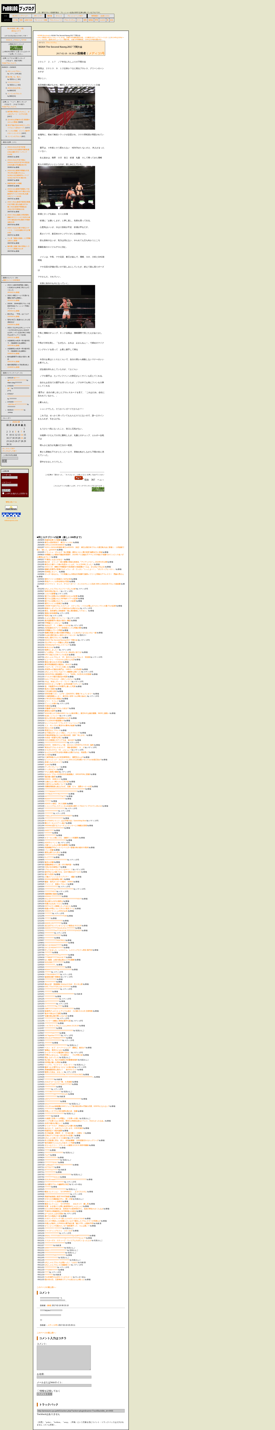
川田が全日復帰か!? (52, 867)
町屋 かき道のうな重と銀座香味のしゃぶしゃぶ (64, 1206)
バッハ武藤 (49, 850)
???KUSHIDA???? (52, 974)
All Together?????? (53, 1035)
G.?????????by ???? (53, 1006)
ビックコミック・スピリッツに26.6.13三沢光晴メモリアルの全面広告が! (73, 760)
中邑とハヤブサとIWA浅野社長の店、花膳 (61, 1111)
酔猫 (49, 1305)
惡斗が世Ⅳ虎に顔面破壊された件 (57, 718)
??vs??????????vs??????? (56, 955)
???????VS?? (50, 891)
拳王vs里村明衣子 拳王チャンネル (59, 542)
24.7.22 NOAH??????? (54, 948)
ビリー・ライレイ (52, 701)
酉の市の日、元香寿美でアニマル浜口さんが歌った (64, 1280)
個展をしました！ (52, 650)
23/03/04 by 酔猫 (13, 316)
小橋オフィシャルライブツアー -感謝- (60, 877)
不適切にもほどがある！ (54, 560)
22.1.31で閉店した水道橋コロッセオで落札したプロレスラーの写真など (73, 1221)
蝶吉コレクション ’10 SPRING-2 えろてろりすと (66, 1192)
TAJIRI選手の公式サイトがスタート (58, 1277)
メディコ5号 (97, 53)
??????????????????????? (19, 396)
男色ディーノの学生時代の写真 (57, 581)
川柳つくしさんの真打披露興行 (57, 845)
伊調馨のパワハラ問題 (53, 630)
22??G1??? (49, 1167)
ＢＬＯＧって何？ (9, 448)
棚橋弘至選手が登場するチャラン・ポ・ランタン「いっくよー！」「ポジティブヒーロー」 (80, 569)
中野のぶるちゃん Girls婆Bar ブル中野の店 (64, 1055)
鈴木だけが (49, 647)
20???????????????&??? (55, 796)
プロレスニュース (55, 20)
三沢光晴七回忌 (51, 691)
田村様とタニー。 (52, 572)
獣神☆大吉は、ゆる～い (54, 1072)
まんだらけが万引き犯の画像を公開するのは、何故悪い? (67, 752)
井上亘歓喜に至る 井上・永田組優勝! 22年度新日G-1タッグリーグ (71, 1140)
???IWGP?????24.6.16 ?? (55, 957)
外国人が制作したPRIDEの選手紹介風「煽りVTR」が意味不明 (69, 1223)
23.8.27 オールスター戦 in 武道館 (58, 1082)
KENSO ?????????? (53, 896)
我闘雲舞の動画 (51, 894)
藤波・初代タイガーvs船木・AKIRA (59, 882)
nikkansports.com (11, 520)
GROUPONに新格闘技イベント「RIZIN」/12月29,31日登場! (68, 674)
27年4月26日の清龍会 (53, 699)
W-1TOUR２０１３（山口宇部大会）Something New (65, 821)
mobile (102, 20)
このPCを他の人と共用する (16, 493)
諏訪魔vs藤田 (50, 777)
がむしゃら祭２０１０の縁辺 (56, 1138)
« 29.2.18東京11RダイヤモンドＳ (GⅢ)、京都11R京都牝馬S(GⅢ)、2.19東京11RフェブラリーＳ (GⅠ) (73, 37)
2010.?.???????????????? (56, 1250)
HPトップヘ (38, 16)
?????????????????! (53, 921)
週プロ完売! (49, 874)
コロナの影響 (50, 594)
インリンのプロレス (14, 93)
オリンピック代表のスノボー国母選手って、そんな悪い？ (67, 1226)
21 (22, 438)
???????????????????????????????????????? (65, 789)
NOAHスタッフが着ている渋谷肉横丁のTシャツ (63, 684)
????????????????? (53, 1040)
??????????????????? (54, 828)
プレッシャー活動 (41, 20)
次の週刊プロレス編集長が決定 (57, 1184)
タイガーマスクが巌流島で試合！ (58, 1053)
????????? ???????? (53, 1228)
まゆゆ (47, 765)
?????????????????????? (56, 743)
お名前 (40, 1374)
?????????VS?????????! (55, 1255)
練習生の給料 (50, 711)
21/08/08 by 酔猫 (13, 367)
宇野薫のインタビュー (53, 623)
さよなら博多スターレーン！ (56, 618)
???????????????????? (55, 808)
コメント (41, 1344)
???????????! (50, 979)
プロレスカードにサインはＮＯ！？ (58, 869)
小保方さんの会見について (55, 784)
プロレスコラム (69, 20)
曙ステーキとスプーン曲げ (55, 823)
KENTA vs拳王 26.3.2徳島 (56, 804)
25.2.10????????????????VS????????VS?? (63, 899)
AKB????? (49, 830)
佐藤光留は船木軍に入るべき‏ (56, 1016)
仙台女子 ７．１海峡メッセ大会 (58, 625)
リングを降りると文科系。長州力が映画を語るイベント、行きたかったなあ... (75, 1121)
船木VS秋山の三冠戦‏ (53, 1013)
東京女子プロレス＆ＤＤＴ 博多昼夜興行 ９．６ (64, 747)
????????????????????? (55, 840)
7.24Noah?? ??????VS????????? (58, 1165)
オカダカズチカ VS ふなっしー (58, 750)
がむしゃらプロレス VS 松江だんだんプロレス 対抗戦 (67, 657)
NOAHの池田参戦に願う (54, 879)
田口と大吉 (49, 728)
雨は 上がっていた (52, 1057)
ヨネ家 (47, 755)
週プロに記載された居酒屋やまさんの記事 (61, 596)
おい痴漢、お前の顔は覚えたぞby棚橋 (59, 960)
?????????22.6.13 (52, 1177)
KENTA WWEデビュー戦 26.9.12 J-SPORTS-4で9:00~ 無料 (69, 745)
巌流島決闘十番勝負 (52, 977)
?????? (48, 801)
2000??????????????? (54, 1248)
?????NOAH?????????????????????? (61, 791)
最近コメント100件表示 (11, 280)
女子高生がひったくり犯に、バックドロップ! (62, 733)
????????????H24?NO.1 (55, 940)
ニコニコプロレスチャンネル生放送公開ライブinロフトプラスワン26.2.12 (73, 806)
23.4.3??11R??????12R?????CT (58, 1084)
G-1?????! (49, 857)
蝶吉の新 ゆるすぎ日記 (54, 662)
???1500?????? (51, 1270)
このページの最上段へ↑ (46, 1287)
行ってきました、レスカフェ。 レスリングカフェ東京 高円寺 (68, 950)
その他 (15, 20)
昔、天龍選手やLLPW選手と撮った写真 (60, 686)
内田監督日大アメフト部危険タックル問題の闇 (63, 628)
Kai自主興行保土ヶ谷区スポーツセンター (61, 635)
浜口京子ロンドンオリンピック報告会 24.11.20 (63, 926)
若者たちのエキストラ (53, 762)
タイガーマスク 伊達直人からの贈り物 (60, 1126)
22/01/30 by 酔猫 (13, 361)
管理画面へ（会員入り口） (100, 16)
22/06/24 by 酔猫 (13, 353)
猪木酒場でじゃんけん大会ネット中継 (59, 1143)
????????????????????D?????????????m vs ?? (65, 1238)
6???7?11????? (51, 1170)
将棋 (21, 20)
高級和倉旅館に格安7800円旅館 (57, 1197)
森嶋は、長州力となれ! (54, 1050)
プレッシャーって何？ (75, 16)
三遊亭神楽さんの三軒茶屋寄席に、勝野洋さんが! (64, 757)
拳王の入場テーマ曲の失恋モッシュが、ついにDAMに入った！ (69, 564)
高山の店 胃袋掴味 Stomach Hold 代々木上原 (63, 984)
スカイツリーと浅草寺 (53, 1201)
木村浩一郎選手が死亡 (53, 738)
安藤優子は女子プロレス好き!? (57, 708)
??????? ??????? (52, 1148)
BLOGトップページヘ (20, 16)
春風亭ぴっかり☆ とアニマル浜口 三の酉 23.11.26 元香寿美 (69, 1011)
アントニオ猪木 (51, 704)
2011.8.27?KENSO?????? (55, 1038)
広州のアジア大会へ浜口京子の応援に (59, 1136)
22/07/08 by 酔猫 (13, 345)
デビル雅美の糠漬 (52, 772)
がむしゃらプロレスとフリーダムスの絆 (60, 589)
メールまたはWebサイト (49, 1382)
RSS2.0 (17, 40)
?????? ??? (19, 410)
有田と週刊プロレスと (53, 638)
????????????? (51, 811)
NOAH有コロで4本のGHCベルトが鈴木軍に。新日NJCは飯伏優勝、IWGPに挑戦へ (77, 713)
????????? (49, 933)
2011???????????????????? (57, 1104)
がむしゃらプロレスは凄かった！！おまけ (61, 1262)
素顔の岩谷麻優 (51, 613)
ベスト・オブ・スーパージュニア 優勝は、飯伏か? (65, 1048)
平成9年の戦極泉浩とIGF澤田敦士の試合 (60, 1211)
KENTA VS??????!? (53, 923)
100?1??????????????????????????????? (63, 1099)
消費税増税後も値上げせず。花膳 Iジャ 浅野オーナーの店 (68, 786)
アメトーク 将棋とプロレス (56, 884)
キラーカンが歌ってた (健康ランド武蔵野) (62, 838)
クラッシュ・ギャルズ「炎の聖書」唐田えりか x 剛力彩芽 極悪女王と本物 (73, 552)
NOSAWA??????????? (54, 962)
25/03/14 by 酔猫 (13, 311)
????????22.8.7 (51, 1162)
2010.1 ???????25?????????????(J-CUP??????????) (67, 1236)
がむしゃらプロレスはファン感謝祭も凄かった (63, 672)
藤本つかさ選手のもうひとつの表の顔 (59, 1067)
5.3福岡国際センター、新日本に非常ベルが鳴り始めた (66, 696)
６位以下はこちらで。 (9, 63)
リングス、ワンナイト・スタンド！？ (59, 1065)
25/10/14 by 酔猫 (13, 300)
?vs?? (47, 1155)
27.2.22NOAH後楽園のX (54, 721)
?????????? (50, 996)
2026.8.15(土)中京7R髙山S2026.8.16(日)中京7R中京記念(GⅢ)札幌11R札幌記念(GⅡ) (18, 162)
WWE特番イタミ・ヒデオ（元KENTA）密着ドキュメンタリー (69, 694)
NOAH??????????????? (55, 799)
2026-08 (16, 422)
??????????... (50, 965)
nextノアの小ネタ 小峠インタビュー (59, 679)
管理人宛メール (11, 502)
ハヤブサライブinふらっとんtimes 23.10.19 (62, 1026)
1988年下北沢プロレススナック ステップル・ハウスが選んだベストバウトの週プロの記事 (80, 606)
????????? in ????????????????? (59, 889)
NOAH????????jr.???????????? (58, 970)
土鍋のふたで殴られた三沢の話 (57, 782)
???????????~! (51, 1157)
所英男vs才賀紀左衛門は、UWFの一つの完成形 (63, 669)
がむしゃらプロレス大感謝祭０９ (58, 1265)
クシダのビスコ (51, 769)
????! (47, 1150)
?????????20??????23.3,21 (56, 1094)
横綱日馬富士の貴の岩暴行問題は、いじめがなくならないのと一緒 (70, 633)
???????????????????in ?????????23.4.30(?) (64, 1075)
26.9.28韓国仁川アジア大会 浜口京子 (60, 740)
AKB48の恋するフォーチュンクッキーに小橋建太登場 (66, 826)
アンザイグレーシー (52, 767)
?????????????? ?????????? (57, 1260)
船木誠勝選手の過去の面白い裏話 (58, 621)
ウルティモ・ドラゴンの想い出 (57, 667)
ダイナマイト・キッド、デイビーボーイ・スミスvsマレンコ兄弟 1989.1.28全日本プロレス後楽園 (82, 584)
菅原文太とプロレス (52, 730)
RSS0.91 (9, 40)
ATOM (24, 40)
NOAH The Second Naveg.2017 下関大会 (61, 640)
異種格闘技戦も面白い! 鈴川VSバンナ (61, 1070)
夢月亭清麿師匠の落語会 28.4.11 (58, 664)
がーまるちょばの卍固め (54, 1214)
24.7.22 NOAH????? (53, 945)
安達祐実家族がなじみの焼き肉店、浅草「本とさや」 (66, 735)
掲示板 (49, 16)
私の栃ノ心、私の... (14, 77)
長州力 (47, 616)
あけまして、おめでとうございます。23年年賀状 (64, 1128)
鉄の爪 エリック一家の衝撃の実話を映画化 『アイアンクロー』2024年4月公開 (76, 562)
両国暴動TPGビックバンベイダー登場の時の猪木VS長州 (66, 848)
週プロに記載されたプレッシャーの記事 (60, 601)
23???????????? (52, 1001)
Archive (46, 35)
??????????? (50, 835)
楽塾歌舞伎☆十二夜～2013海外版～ (59, 865)
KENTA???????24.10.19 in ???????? (60, 928)
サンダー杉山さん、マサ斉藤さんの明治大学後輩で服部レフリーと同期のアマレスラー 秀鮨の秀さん (84, 574)
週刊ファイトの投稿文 (53, 603)
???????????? (13, 82)
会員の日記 (28, 20)
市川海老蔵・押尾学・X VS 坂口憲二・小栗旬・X (65, 1133)
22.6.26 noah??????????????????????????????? (65, 1179)
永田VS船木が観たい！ (54, 1123)
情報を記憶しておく (50, 1391)
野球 (96, 20)
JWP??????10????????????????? (59, 1009)
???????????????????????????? (59, 1031)
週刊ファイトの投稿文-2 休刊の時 (58, 579)
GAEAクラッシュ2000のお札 (56, 911)
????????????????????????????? (59, 994)
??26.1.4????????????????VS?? (58, 816)
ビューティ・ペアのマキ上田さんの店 (59, 660)
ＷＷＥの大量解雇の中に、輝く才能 (58, 1199)
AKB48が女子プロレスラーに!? (57, 645)
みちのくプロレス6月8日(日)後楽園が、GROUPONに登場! (68, 774)
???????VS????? (52, 1033)
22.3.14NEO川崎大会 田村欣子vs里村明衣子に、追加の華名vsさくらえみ (74, 1209)
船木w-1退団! (50, 689)
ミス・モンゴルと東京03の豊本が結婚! (60, 725)
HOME (40, 35)
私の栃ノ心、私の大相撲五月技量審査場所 (61, 1060)
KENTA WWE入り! (53, 779)
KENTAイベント (51, 843)
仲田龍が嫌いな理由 (52, 1062)
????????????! (51, 1023)
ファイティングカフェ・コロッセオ (58, 1231)
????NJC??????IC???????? (56, 794)
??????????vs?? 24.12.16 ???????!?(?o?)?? (63, 931)
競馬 (85, 20)
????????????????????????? (57, 1194)
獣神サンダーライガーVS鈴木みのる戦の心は (62, 608)
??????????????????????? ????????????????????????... (69, 1077)
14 (22, 435)
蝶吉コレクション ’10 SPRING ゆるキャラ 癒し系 (67, 1204)
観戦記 (91, 20)
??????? (48, 833)
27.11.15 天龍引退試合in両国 (56, 677)
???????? (49, 813)
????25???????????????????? (58, 1175)
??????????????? (52, 989)
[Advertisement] (12, 264)
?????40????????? (53, 1092)
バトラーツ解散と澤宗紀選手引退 (58, 1021)
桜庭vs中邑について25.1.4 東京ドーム (59, 909)
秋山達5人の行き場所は (54, 901)
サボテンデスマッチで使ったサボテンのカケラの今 (64, 1219)
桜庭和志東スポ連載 (14, 183)
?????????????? (52, 999)
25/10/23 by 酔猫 (13, 292)
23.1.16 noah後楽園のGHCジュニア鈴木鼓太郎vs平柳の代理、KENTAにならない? (77, 1106)
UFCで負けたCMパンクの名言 (56, 655)
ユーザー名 (6, 475)
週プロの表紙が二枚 (52, 1216)
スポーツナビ (11, 518)
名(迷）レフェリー (52, 716)
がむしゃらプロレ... (14, 71)
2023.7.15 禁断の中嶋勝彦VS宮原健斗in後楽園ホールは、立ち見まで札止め (75, 567)
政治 (111, 20)
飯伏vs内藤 (49, 862)
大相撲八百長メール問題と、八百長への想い (62, 1118)
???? (47, 1272)
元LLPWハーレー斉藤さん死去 (56, 642)
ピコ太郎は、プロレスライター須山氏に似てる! (63, 652)
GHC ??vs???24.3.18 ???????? (57, 987)
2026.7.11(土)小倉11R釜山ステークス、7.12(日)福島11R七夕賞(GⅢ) (18, 230)
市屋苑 (47, 706)
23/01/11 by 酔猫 (13, 337)
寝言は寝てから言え (52, 852)
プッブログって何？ (10, 451)
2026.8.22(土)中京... (14, 88)
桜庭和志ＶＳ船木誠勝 (53, 1131)
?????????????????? (54, 818)
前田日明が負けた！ (52, 591)
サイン (79, 20)
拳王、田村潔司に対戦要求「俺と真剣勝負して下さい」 (66, 611)
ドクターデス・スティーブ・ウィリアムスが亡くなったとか (68, 1240)
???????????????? (53, 935)
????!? (47, 918)
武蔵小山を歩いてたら (53, 904)
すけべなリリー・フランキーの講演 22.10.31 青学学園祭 (67, 1145)
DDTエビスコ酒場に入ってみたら (58, 906)
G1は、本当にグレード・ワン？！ (58, 682)
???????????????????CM (56, 916)
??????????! (50, 1172)
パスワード (6, 482)
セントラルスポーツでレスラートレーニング (62, 723)
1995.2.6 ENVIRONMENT (55, 545)
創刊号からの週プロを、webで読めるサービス (63, 872)
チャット (59, 16)
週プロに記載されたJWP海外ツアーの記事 (61, 599)
